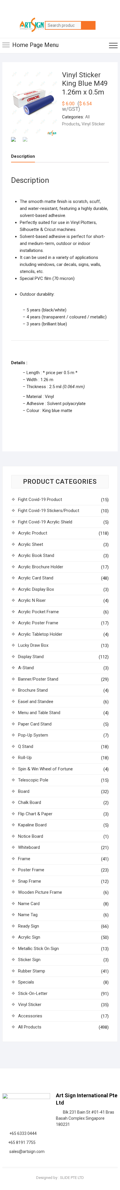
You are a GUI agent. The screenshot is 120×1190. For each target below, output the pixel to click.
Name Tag (28, 914)
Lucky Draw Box (33, 645)
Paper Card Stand (35, 724)
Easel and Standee (35, 701)
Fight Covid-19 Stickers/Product (48, 510)
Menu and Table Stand (39, 712)
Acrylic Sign (29, 937)
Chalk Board (29, 802)
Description (23, 156)
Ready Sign (28, 926)
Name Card (29, 903)
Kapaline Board (32, 825)
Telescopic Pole (33, 780)
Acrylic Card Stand (35, 578)
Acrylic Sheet (30, 544)
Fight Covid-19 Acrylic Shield (45, 522)
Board (23, 791)
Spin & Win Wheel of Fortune (45, 769)
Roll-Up (25, 757)
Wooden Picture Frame (40, 892)
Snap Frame (29, 881)
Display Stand (31, 656)
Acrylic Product (32, 533)
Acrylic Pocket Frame (38, 611)
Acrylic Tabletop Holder (40, 634)
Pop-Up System (33, 735)
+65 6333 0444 (22, 1133)
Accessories (30, 1016)
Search (88, 25)
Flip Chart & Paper (35, 813)
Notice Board (30, 836)
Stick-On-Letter (32, 993)
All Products (29, 1027)
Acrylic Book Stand (36, 555)
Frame (24, 858)
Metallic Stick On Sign (38, 948)
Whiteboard (29, 847)
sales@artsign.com (26, 1151)
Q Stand (25, 746)
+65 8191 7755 (21, 1142)
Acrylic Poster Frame (38, 622)
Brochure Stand (33, 690)
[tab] (23, 156)
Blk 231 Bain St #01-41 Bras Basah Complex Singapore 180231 (85, 1118)
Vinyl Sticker (93, 124)
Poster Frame (31, 869)
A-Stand (26, 667)
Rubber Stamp (31, 971)
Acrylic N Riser (32, 600)
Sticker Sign (29, 959)
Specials (26, 982)
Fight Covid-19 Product (40, 499)
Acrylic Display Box (36, 589)
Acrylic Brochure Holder (40, 566)
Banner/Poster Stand (38, 679)
